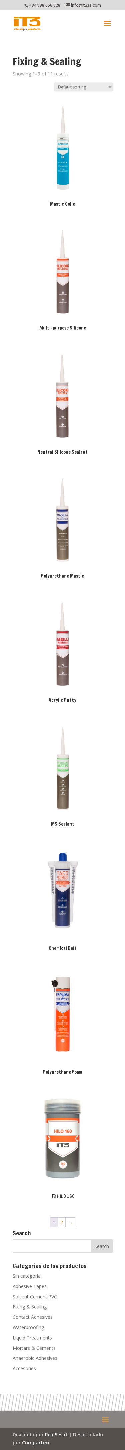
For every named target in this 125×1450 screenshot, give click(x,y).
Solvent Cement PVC (35, 1296)
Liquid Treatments (32, 1337)
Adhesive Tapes (30, 1286)
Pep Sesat (56, 1434)
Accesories (24, 1368)
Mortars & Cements (34, 1348)
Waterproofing (28, 1327)
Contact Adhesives (33, 1317)
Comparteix (36, 1442)
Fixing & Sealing (30, 1306)
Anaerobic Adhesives (35, 1358)
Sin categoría (27, 1276)
